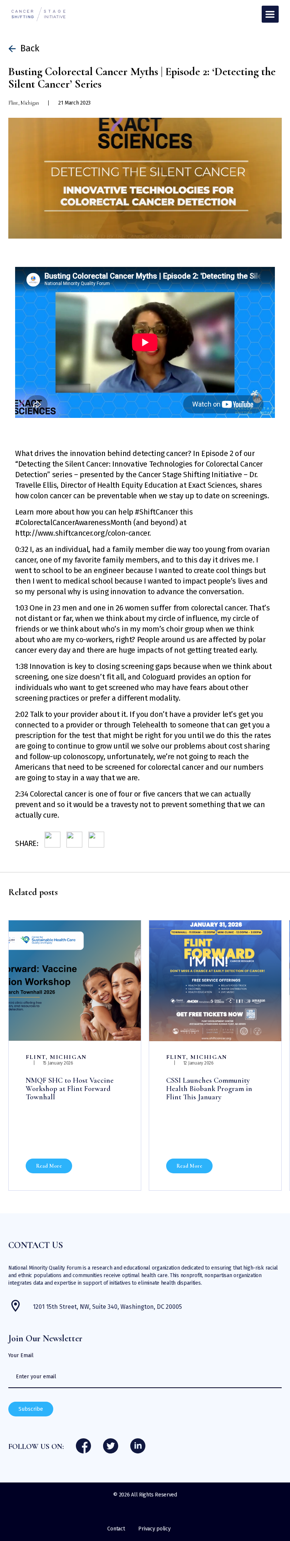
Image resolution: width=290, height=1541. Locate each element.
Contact (116, 1529)
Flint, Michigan (56, 1057)
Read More (49, 1166)
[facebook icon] (83, 1446)
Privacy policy (154, 1529)
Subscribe (31, 1409)
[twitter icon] (110, 1446)
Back (29, 48)
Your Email (21, 1356)
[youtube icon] (137, 1446)
